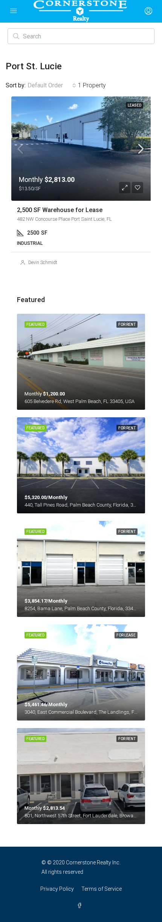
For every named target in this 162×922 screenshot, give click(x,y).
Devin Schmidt (42, 262)
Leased (134, 105)
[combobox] (51, 85)
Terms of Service (101, 889)
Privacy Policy (57, 889)
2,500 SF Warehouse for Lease (59, 210)
